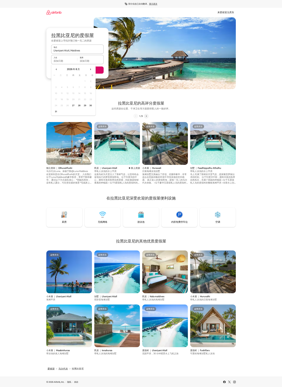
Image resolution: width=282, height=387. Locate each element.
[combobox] (77, 50)
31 (56, 111)
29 (85, 105)
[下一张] (146, 116)
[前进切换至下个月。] (90, 69)
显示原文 (153, 4)
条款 (76, 382)
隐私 (69, 382)
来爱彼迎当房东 (225, 12)
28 (79, 105)
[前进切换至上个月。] (56, 69)
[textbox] (64, 61)
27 (73, 105)
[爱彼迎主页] (53, 12)
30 (90, 105)
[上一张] (135, 116)
